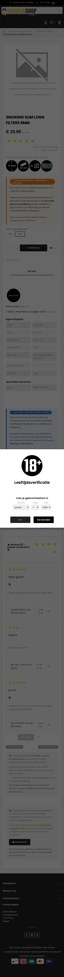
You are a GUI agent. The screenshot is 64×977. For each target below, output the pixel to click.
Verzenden (43, 519)
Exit (20, 519)
